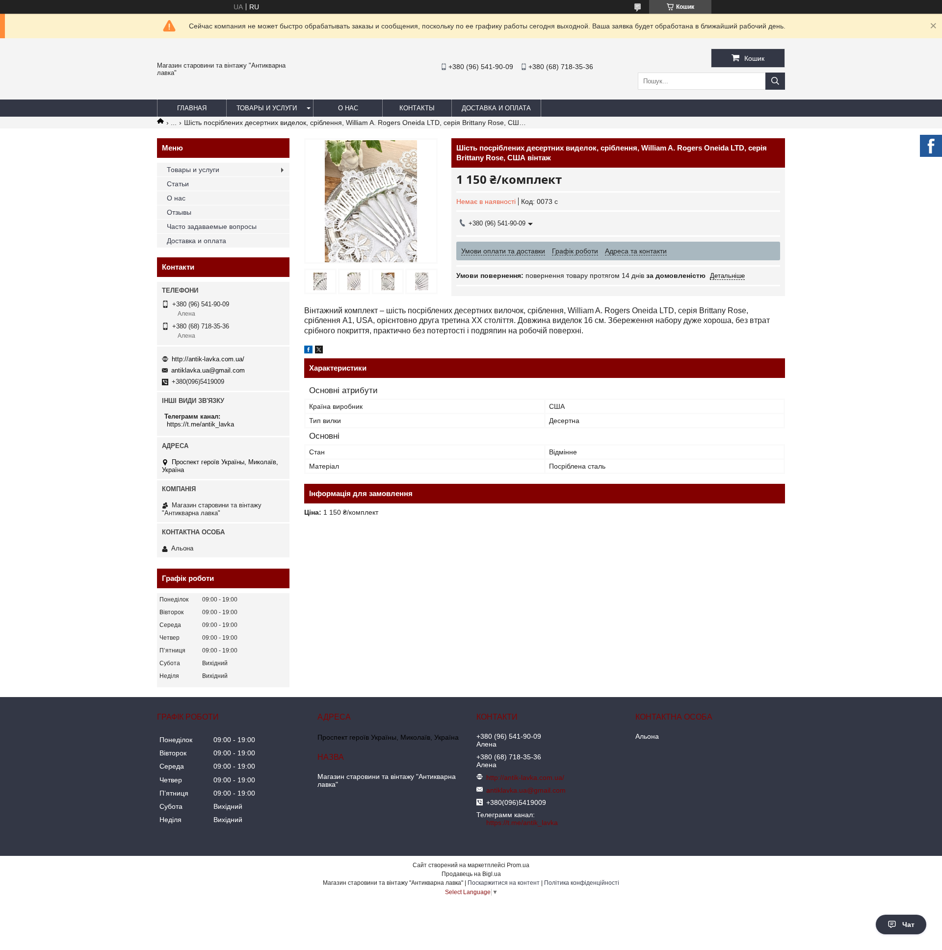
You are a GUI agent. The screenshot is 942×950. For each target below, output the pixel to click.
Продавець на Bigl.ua (471, 874)
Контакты (417, 108)
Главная (192, 108)
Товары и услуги (266, 108)
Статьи (178, 184)
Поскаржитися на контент (504, 882)
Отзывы (179, 212)
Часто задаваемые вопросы (212, 226)
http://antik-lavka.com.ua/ (208, 359)
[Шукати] (775, 81)
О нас (348, 108)
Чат (908, 924)
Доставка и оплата (496, 108)
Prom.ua (518, 865)
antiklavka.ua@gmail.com (208, 370)
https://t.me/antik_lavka (200, 424)
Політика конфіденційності (581, 882)
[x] (319, 351)
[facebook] (308, 351)
